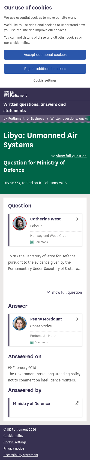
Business (37, 119)
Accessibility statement (20, 455)
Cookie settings (45, 80)
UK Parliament (13, 119)
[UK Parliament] (15, 94)
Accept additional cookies (45, 54)
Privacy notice (13, 449)
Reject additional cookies (45, 69)
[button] (69, 156)
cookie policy (19, 43)
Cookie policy (13, 436)
